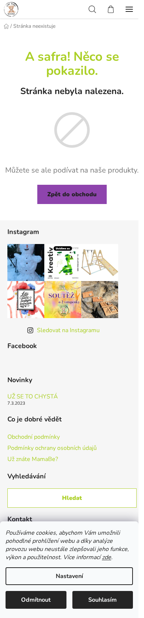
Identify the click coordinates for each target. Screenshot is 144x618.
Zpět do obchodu (72, 194)
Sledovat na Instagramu (68, 330)
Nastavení (69, 576)
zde (106, 557)
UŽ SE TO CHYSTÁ (32, 397)
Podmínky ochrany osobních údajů (52, 448)
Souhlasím (102, 600)
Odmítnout (36, 600)
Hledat (72, 498)
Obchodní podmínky (33, 437)
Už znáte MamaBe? (32, 459)
